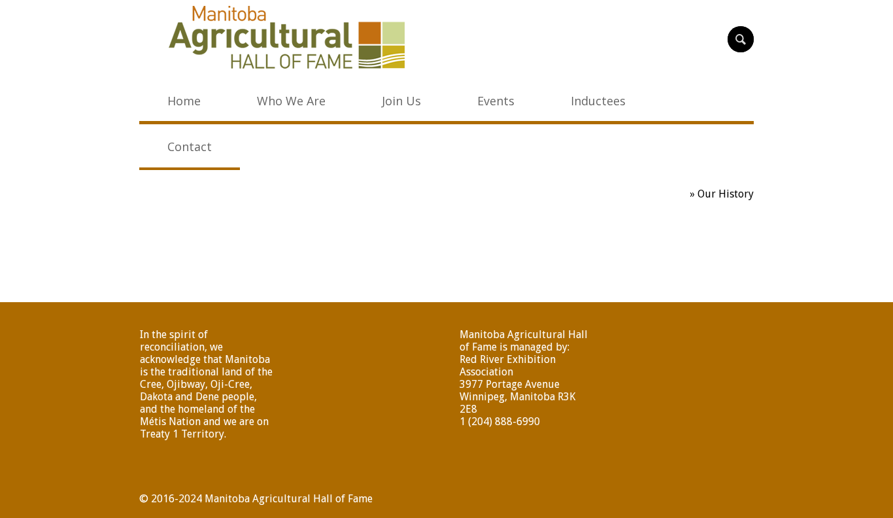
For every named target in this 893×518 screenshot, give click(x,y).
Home (673, 194)
